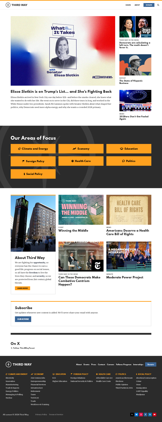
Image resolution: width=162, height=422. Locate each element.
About (137, 5)
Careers (110, 364)
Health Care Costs (103, 381)
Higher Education (59, 381)
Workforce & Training (40, 404)
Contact (101, 364)
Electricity (10, 378)
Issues (128, 5)
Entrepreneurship (38, 381)
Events (86, 364)
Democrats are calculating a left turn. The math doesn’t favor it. (134, 45)
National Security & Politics (81, 381)
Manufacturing (12, 384)
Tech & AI (35, 398)
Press (93, 364)
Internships (138, 364)
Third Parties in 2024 (124, 388)
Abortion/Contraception (146, 378)
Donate (149, 5)
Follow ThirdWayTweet (24, 348)
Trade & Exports (12, 388)
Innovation (10, 381)
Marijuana (140, 394)
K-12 (54, 378)
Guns (138, 384)
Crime (138, 381)
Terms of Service (56, 414)
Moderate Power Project (124, 277)
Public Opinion (122, 384)
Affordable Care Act (104, 378)
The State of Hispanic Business (131, 82)
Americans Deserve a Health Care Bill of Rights (127, 232)
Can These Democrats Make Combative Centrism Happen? (79, 281)
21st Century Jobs (38, 378)
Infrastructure (37, 388)
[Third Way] (19, 364)
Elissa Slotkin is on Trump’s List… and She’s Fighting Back (61, 91)
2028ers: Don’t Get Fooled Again (134, 117)
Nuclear (9, 398)
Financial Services (38, 384)
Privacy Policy (41, 414)
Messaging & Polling (14, 394)
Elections (119, 381)
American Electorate (124, 378)
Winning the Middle (73, 230)
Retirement (35, 391)
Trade (33, 401)
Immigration (141, 388)
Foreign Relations (77, 378)
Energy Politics (12, 391)
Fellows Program (123, 364)
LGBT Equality (142, 391)
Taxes (33, 394)
